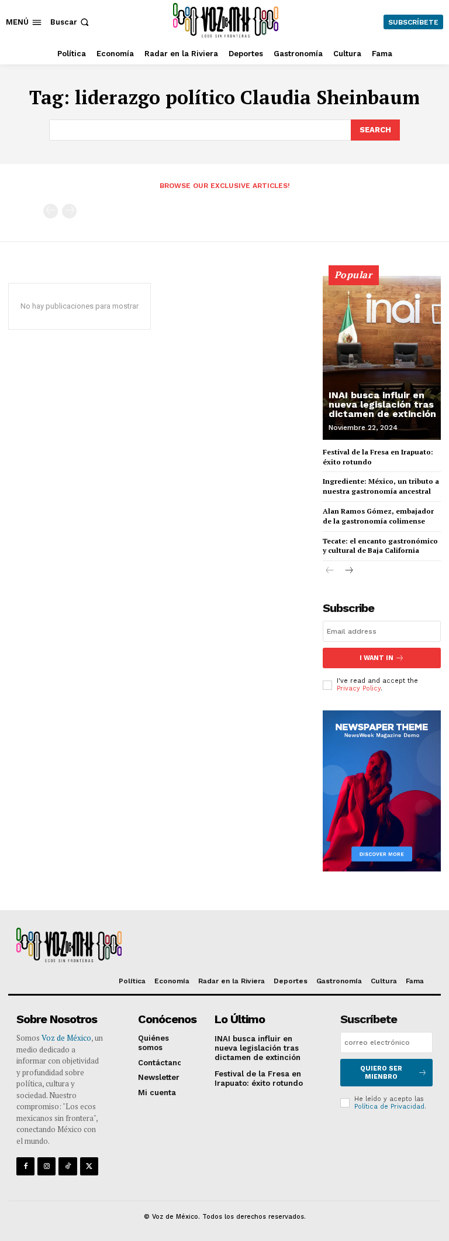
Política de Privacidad (389, 1106)
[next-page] (348, 571)
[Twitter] (89, 1166)
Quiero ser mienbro (381, 1072)
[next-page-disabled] (69, 211)
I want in (376, 658)
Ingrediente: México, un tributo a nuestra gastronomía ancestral (381, 486)
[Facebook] (25, 1166)
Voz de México (66, 1038)
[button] (70, 22)
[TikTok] (67, 1166)
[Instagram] (46, 1166)
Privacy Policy (359, 688)
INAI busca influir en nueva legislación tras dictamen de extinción (382, 404)
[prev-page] (50, 211)
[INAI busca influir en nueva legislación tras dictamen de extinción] (382, 358)
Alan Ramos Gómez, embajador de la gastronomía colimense (378, 516)
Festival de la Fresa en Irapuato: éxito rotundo (259, 1078)
